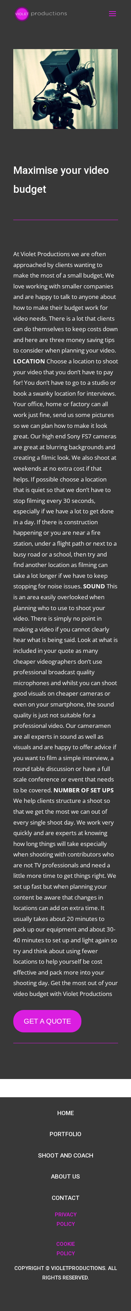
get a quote (47, 1021)
